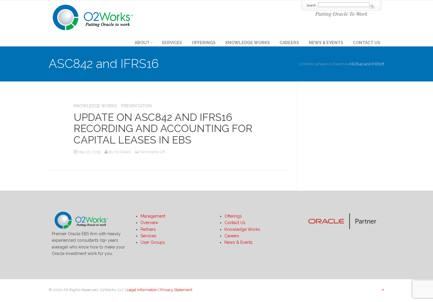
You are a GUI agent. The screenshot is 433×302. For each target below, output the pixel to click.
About (142, 42)
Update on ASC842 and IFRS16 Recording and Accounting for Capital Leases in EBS (163, 128)
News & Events (326, 42)
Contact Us (366, 42)
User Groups (153, 242)
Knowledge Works (247, 42)
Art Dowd (122, 152)
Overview (149, 222)
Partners (148, 229)
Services (172, 42)
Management (153, 216)
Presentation (136, 106)
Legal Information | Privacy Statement (159, 290)
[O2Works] (93, 16)
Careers (289, 42)
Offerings (204, 42)
